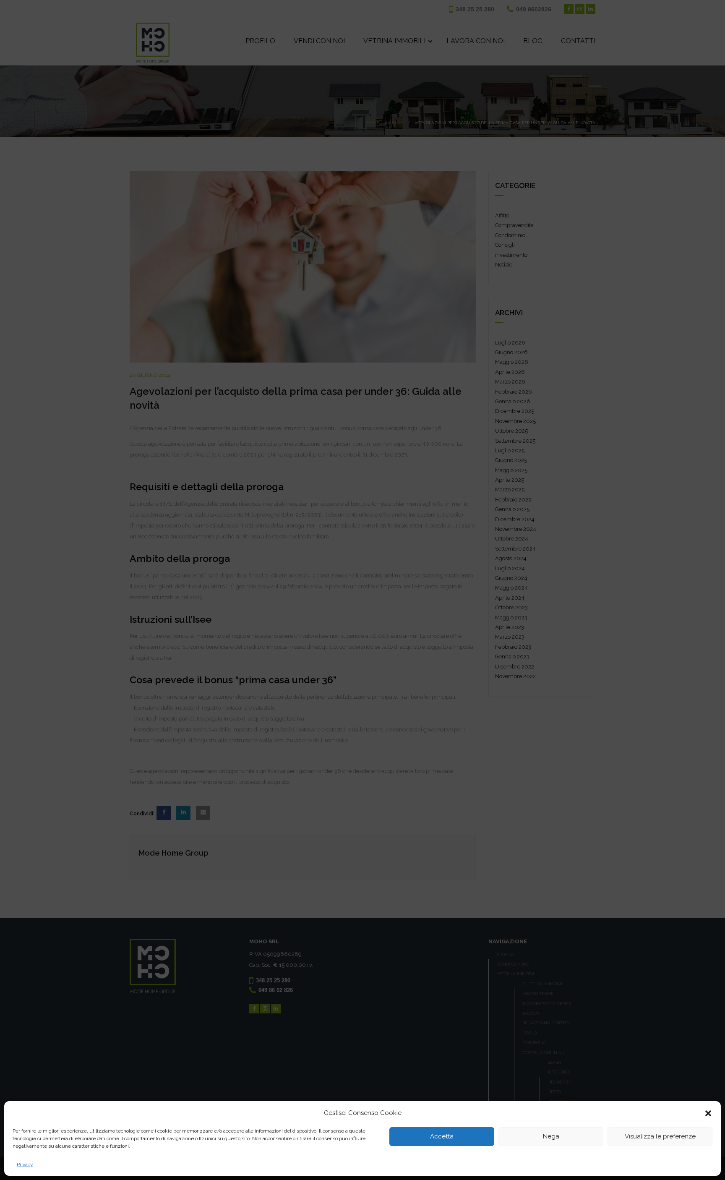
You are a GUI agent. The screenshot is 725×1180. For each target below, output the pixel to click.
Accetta (442, 1137)
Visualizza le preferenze (660, 1137)
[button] (708, 1113)
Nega (551, 1137)
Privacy (25, 1164)
